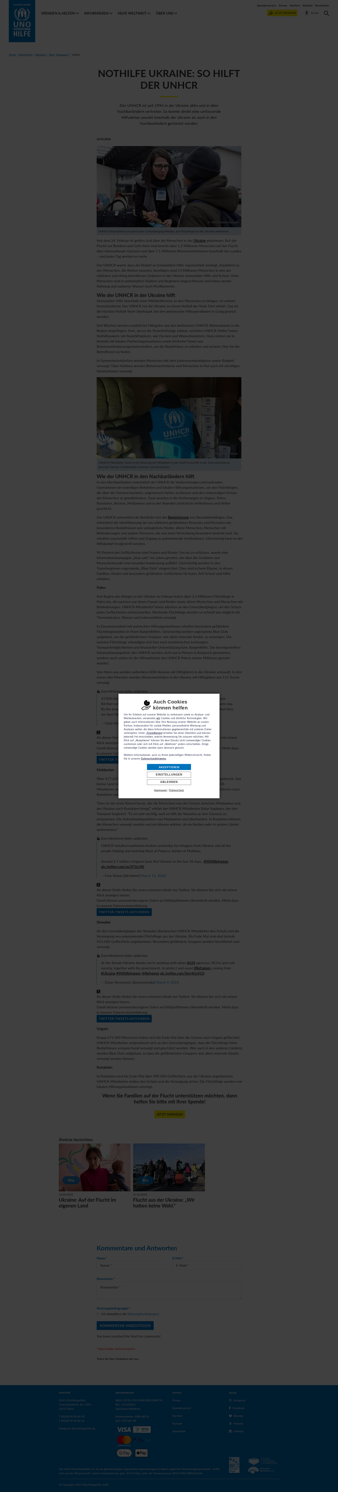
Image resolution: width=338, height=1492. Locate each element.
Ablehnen (169, 782)
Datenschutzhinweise (153, 758)
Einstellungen (169, 774)
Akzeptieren (169, 767)
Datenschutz (176, 790)
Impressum (160, 790)
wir (158, 718)
